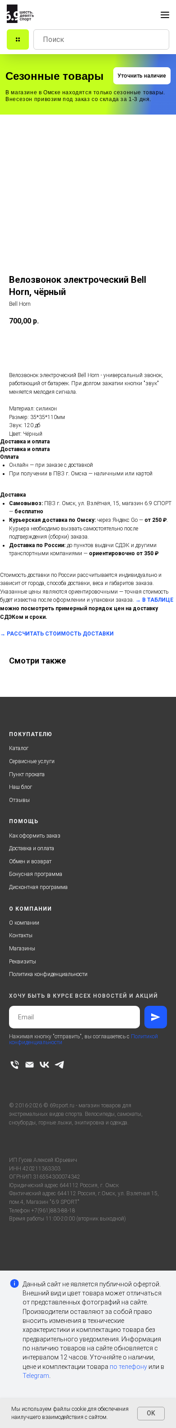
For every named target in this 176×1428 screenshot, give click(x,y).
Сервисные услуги (32, 761)
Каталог (18, 748)
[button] (142, 75)
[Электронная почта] (29, 1064)
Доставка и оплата (31, 848)
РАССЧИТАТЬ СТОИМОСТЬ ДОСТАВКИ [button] (60, 634)
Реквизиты (22, 961)
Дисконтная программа (38, 887)
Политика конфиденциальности (48, 974)
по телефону (128, 1366)
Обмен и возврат (30, 861)
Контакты (20, 935)
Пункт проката (27, 774)
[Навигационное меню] (165, 15)
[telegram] (59, 1064)
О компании (24, 923)
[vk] (44, 1064)
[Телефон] (14, 1064)
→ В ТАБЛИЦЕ (154, 600)
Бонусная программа (35, 874)
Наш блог (20, 787)
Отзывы (19, 800)
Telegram (36, 1375)
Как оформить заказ (34, 836)
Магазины (22, 948)
